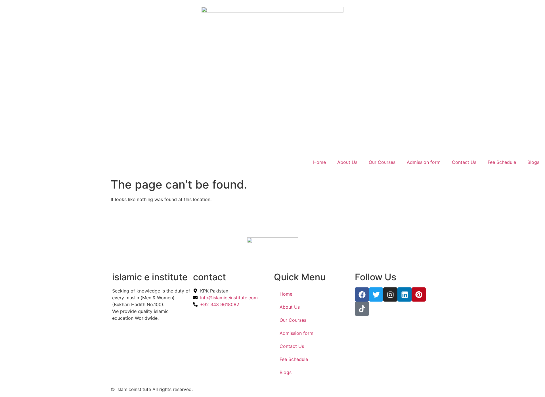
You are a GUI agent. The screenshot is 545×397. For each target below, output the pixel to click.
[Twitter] (376, 294)
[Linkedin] (404, 294)
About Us (347, 162)
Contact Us (464, 162)
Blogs (533, 162)
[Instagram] (390, 294)
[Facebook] (362, 294)
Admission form (424, 162)
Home (319, 162)
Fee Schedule (502, 162)
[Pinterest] (419, 294)
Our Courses (382, 162)
